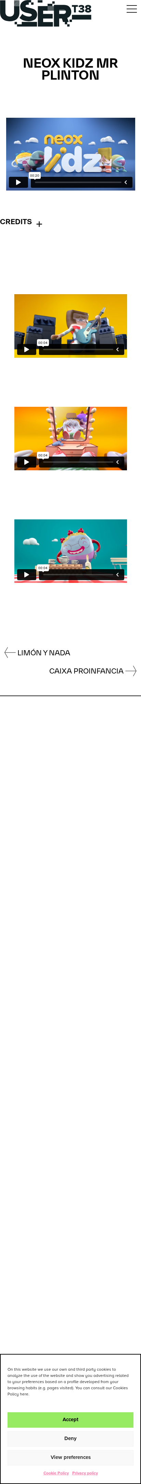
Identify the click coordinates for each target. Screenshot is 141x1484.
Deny (70, 1438)
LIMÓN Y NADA (43, 652)
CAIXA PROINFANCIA (86, 671)
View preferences (71, 1457)
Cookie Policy (56, 1473)
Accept (70, 1419)
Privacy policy (85, 1473)
